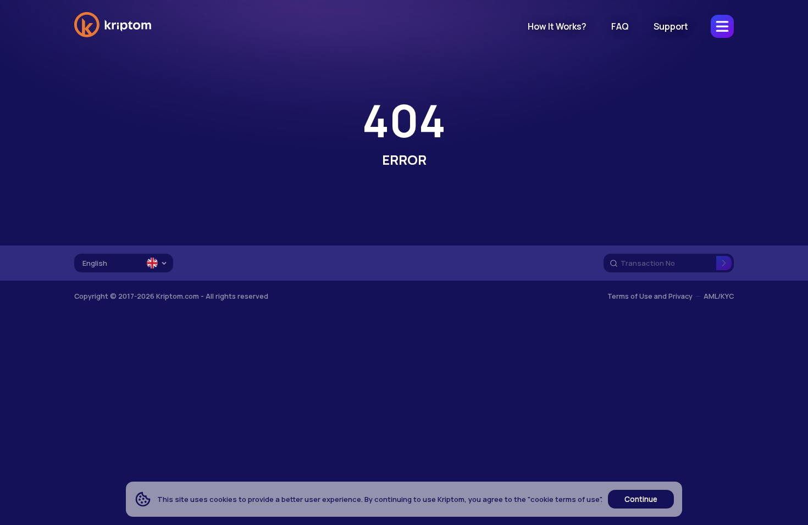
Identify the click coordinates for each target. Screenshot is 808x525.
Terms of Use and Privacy (650, 296)
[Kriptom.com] (112, 35)
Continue (640, 499)
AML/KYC (719, 296)
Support (671, 26)
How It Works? (557, 26)
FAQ (620, 26)
